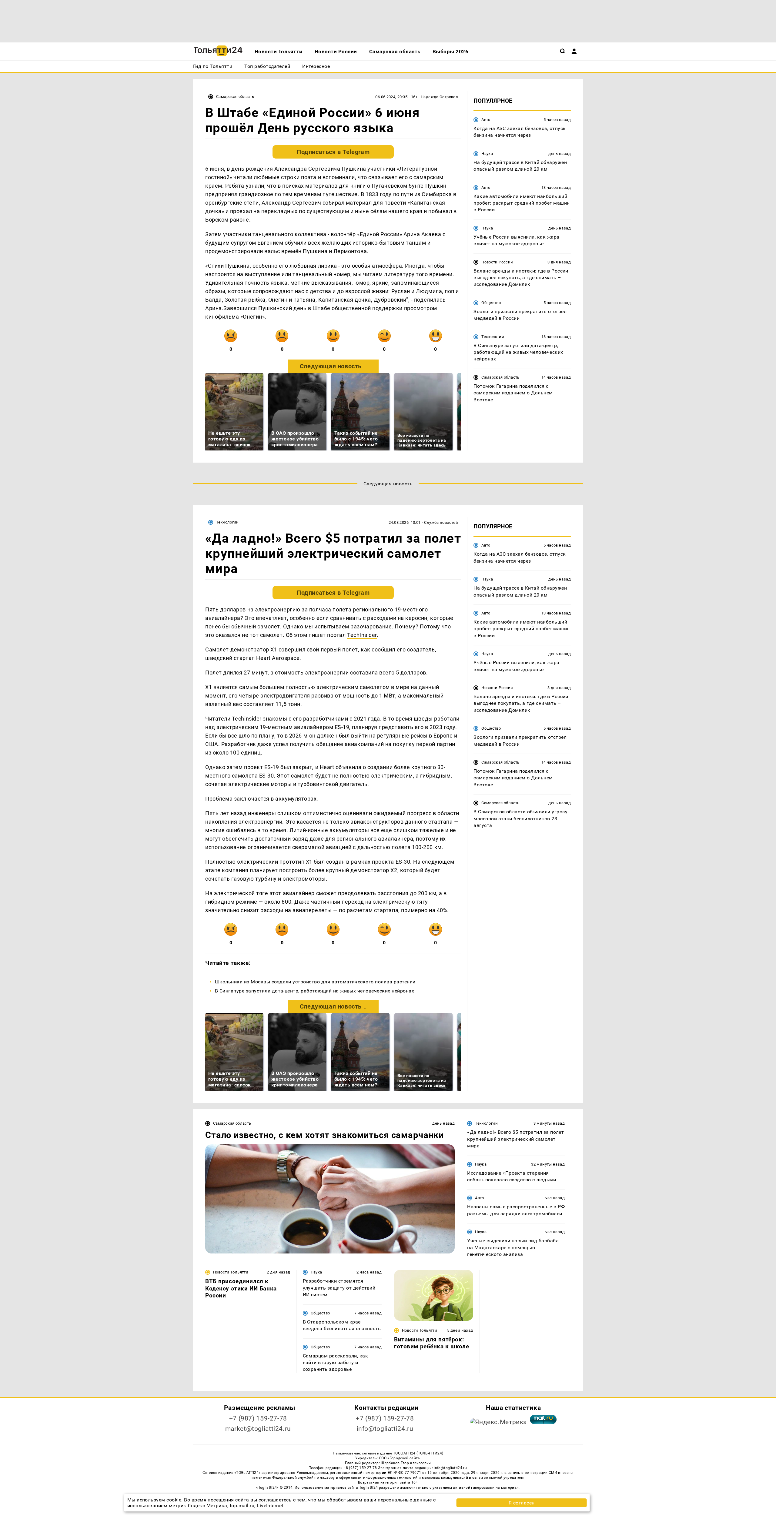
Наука (487, 153)
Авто (485, 119)
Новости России (497, 262)
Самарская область (235, 96)
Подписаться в (333, 152)
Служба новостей (441, 522)
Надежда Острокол (439, 97)
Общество (491, 302)
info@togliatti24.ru (385, 1428)
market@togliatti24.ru (258, 1428)
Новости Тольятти (230, 1272)
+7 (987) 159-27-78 (258, 1418)
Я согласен (522, 1503)
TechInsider (362, 635)
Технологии (492, 336)
